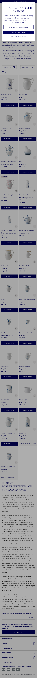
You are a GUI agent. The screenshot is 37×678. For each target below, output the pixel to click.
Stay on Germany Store (18, 27)
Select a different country (18, 36)
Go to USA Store (18, 32)
